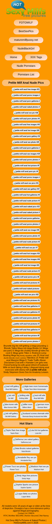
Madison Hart (39, 469)
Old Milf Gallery (10, 416)
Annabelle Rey (26, 460)
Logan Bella (26, 497)
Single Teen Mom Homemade (35, 389)
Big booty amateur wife (26, 355)
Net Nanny (44, 516)
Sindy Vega (26, 479)
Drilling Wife (23, 398)
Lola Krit (38, 433)
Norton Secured (31, 516)
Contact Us (22, 513)
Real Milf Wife (39, 398)
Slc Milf (10, 398)
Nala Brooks (26, 451)
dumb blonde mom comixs (15, 358)
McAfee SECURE (16, 516)
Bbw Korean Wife (10, 407)
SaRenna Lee (26, 442)
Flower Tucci (14, 469)
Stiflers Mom (26, 407)
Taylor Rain (14, 433)
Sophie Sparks (26, 488)
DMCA (31, 513)
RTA (5, 516)
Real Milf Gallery (12, 389)
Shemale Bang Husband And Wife (34, 416)
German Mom (42, 407)
